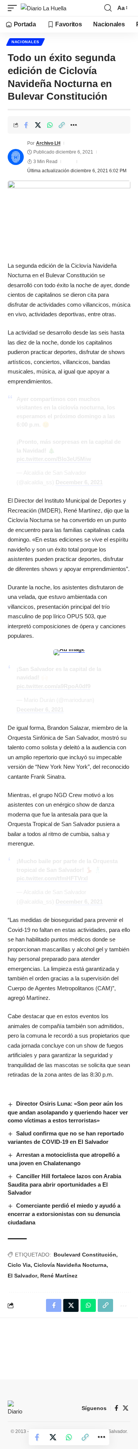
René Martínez (58, 1276)
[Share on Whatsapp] (49, 125)
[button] (14, 8)
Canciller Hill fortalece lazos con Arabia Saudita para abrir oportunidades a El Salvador (64, 1184)
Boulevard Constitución (85, 1255)
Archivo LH (48, 143)
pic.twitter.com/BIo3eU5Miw (53, 459)
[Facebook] (116, 1408)
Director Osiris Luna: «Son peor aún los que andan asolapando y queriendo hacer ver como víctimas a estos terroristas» (68, 1112)
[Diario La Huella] (43, 8)
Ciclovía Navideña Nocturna (70, 1265)
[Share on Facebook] (26, 125)
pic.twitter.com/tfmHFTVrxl (52, 878)
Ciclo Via (19, 1265)
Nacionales (25, 42)
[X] (125, 1408)
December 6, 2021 (79, 482)
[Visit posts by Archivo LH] (16, 157)
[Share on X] (38, 125)
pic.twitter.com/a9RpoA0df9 (53, 686)
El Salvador (22, 1276)
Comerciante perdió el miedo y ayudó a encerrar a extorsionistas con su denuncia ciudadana (64, 1214)
